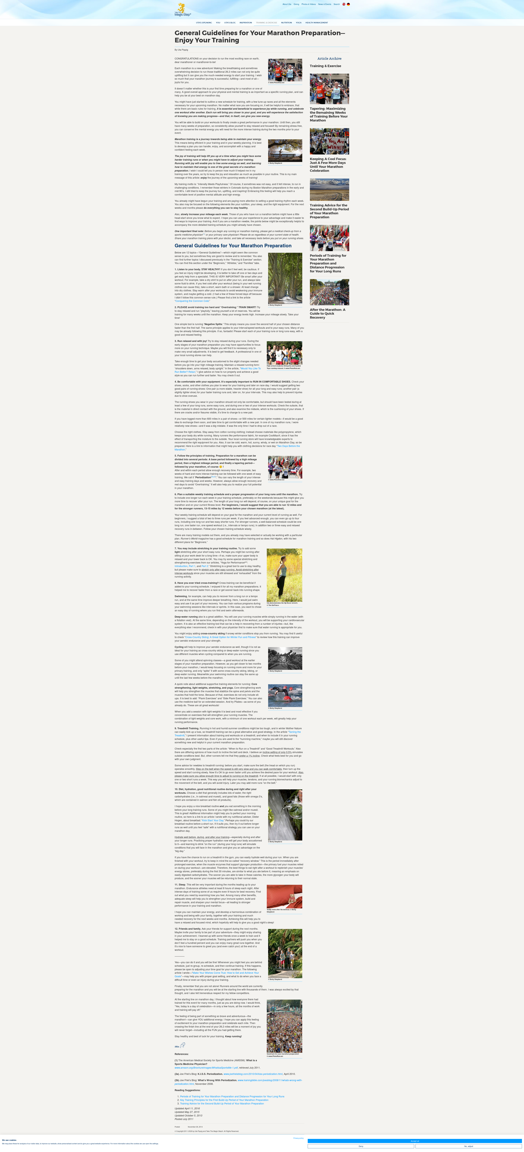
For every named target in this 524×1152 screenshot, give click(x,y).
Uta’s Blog (230, 22)
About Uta (287, 4)
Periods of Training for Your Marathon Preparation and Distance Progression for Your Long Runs (232, 1096)
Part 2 (205, 566)
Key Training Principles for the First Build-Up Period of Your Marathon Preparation (224, 1100)
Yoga (298, 22)
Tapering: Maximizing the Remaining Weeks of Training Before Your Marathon (329, 115)
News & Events (324, 4)
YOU (218, 22)
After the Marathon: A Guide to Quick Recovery (327, 314)
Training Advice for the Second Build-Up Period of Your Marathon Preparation (222, 1103)
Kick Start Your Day (212, 820)
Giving (296, 4)
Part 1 (192, 566)
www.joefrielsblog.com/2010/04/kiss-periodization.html (253, 1074)
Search (337, 4)
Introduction (181, 566)
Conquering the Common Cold (192, 301)
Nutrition (286, 22)
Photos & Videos (309, 4)
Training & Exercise (266, 22)
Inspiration (246, 22)
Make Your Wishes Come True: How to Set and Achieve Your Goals (217, 974)
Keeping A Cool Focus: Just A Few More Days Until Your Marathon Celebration (328, 165)
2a (213, 476)
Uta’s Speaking (204, 22)
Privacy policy (298, 1138)
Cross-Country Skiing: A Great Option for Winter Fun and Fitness (220, 637)
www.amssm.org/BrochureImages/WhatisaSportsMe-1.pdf (206, 1067)
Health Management (317, 22)
